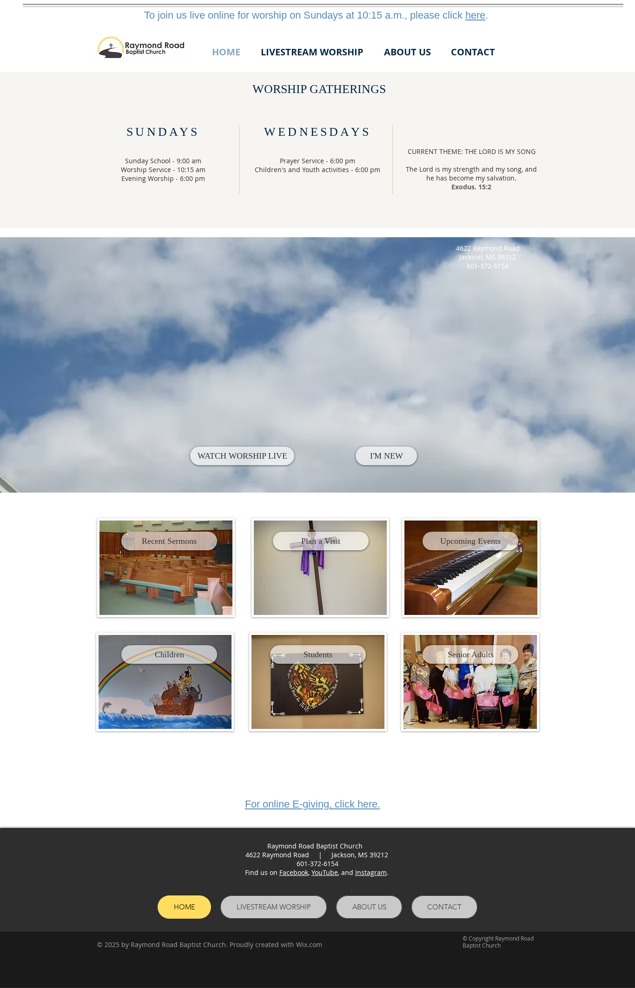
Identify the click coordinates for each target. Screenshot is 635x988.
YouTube (324, 872)
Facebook (293, 872)
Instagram (371, 872)
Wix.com (309, 944)
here (475, 15)
